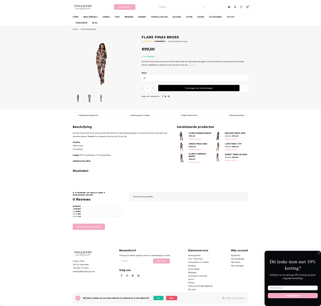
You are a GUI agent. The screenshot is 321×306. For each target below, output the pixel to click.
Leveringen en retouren (197, 276)
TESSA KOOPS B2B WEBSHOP (200, 286)
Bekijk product (195, 139)
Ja (158, 298)
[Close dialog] (318, 253)
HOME (75, 17)
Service (191, 279)
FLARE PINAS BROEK (88, 29)
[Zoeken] (204, 6)
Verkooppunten (194, 255)
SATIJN (189, 17)
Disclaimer (192, 266)
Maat (144, 73)
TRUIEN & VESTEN (159, 17)
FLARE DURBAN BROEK (200, 133)
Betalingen (192, 272)
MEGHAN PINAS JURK (235, 133)
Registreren (235, 255)
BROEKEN (129, 17)
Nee (171, 298)
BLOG (95, 23)
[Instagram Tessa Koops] (127, 275)
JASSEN (200, 17)
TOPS (117, 17)
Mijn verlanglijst (237, 266)
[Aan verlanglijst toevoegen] (245, 88)
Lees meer (193, 65)
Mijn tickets (235, 262)
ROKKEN (142, 17)
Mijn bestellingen (238, 259)
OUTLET (231, 17)
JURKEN (106, 17)
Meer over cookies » (236, 298)
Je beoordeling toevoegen (178, 41)
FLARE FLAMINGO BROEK (197, 155)
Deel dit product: (151, 96)
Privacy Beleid (193, 269)
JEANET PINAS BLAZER (236, 154)
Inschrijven (293, 295)
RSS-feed (192, 289)
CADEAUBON (81, 23)
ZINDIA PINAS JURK (198, 144)
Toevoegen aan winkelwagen (199, 88)
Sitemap (191, 283)
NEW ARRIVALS (90, 17)
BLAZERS (177, 17)
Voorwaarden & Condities (198, 262)
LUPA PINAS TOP (233, 144)
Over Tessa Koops (195, 259)
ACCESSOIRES (215, 17)
